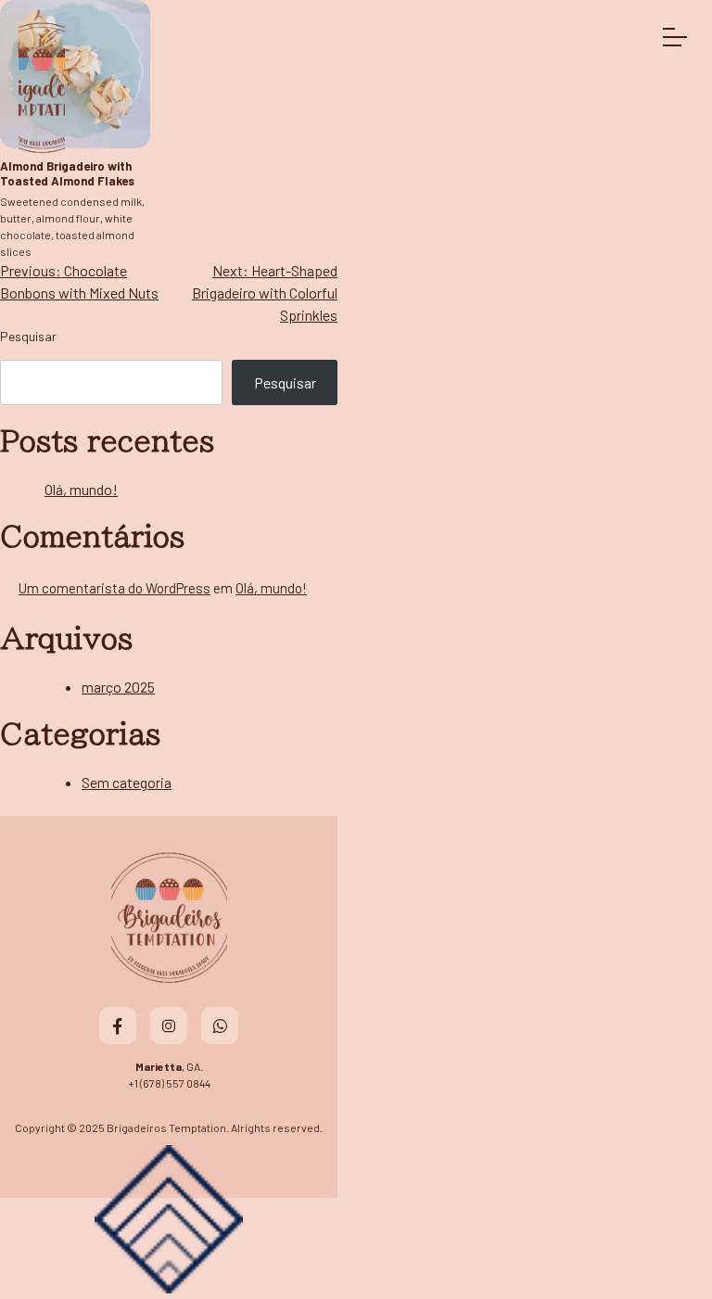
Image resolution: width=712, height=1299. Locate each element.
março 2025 (118, 686)
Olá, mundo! (81, 489)
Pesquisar (28, 336)
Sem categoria (127, 782)
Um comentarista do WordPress (114, 587)
